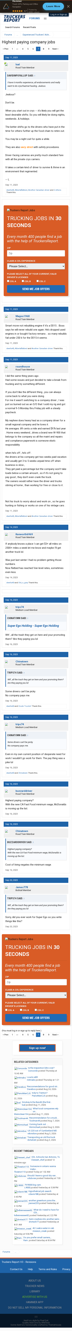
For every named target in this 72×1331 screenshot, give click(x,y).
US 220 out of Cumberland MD (42, 1130)
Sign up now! (37, 1048)
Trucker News (34, 1286)
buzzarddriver (24, 790)
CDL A (12, 281)
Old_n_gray (23, 583)
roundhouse (23, 366)
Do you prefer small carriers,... (37, 1237)
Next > (55, 49)
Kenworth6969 (24, 534)
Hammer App (34, 1302)
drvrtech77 (34, 1221)
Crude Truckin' (24, 706)
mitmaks (31, 1080)
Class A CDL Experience (21, 260)
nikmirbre (32, 1133)
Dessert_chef (37, 1160)
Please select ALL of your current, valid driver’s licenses (32, 275)
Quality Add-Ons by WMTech (36, 1322)
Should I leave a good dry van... (42, 1175)
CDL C (42, 281)
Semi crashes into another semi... (45, 1219)
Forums (34, 18)
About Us (34, 1280)
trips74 (20, 607)
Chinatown (22, 661)
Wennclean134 (21, 1114)
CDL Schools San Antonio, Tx (45, 1157)
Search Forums (12, 27)
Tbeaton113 (20, 1172)
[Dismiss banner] (68, 6)
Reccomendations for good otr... (43, 1086)
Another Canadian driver (39, 190)
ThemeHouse (54, 1325)
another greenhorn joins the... (43, 1200)
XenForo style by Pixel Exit (36, 1320)
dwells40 (10, 190)
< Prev (5, 49)
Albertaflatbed (21, 190)
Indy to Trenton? (40, 1093)
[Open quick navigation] (65, 35)
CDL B (27, 281)
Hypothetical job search (39, 1191)
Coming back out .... (38, 1124)
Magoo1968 (23, 316)
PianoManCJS (38, 1095)
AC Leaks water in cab (43, 1228)
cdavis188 (33, 1194)
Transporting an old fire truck (41, 1137)
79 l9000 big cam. (32, 1185)
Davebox (31, 1089)
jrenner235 (34, 1203)
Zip (9, 247)
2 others (57, 190)
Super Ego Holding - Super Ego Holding (33, 625)
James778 (22, 887)
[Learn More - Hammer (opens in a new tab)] (36, 6)
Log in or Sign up (59, 14)
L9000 (27, 1187)
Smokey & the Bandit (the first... (37, 1102)
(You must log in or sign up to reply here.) (21, 1030)
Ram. (25, 1240)
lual (18, 64)
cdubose (31, 1178)
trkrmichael (34, 1127)
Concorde (33, 1070)
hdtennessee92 (21, 1215)
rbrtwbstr (31, 1140)
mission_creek (40, 1231)
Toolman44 (34, 1120)
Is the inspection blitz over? (41, 1068)
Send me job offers (36, 289)
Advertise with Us (34, 1296)
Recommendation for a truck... (43, 1118)
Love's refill (32, 1077)
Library (34, 1291)
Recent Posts (29, 27)
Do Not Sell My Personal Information (34, 1307)
